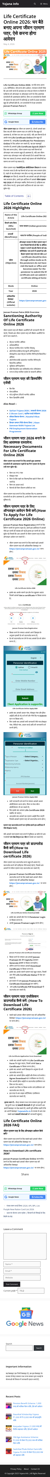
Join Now (39, 113)
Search (9, 1343)
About (26, 1469)
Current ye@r (10, 1290)
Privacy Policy (16, 1469)
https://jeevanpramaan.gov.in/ (24, 883)
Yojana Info (10, 4)
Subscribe (38, 122)
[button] (35, 4)
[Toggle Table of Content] (27, 196)
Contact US (35, 1469)
